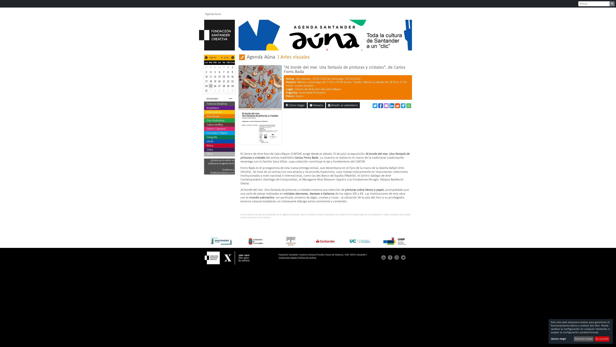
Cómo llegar (296, 105)
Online (210, 149)
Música (210, 145)
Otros (209, 153)
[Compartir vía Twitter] (375, 105)
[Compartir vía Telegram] (403, 105)
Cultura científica (215, 124)
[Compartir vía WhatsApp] (408, 105)
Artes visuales (213, 116)
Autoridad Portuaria (312, 92)
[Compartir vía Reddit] (397, 105)
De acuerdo (601, 338)
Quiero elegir (558, 338)
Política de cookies (307, 257)
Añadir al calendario (344, 105)
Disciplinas (212, 99)
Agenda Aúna (213, 14)
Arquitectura (213, 107)
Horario (317, 105)
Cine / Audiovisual (215, 120)
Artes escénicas (214, 112)
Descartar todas (584, 338)
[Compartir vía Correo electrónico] (386, 105)
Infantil (210, 141)
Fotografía (212, 137)
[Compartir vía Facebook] (380, 105)
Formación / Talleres (217, 132)
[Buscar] (612, 3)
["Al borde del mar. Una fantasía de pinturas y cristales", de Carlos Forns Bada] (260, 105)
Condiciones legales (287, 257)
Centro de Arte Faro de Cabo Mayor (318, 89)
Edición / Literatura (216, 128)
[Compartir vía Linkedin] (391, 105)
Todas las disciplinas (217, 103)
